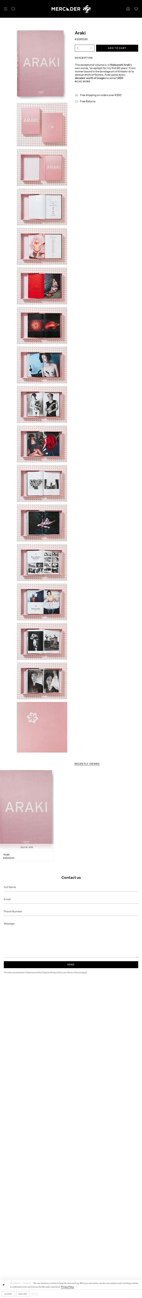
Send (70, 964)
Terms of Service (74, 972)
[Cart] (136, 9)
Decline (23, 1294)
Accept (8, 1294)
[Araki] (27, 810)
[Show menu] (5, 9)
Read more (83, 81)
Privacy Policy (67, 1286)
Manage (34, 1294)
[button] (13, 9)
